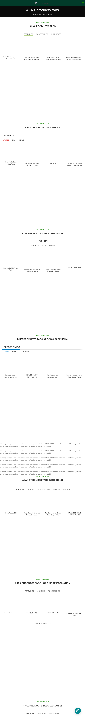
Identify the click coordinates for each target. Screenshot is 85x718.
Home (34, 14)
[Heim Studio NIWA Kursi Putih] (11, 257)
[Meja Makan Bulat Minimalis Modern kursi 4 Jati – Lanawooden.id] (53, 46)
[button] (78, 711)
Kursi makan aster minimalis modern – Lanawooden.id (53, 377)
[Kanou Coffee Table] (74, 257)
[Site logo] (42, 3)
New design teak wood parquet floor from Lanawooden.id (31, 165)
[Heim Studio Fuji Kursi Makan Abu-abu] (11, 46)
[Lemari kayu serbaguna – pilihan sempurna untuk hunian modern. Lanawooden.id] (32, 258)
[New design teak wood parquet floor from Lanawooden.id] (32, 152)
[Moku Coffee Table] (53, 602)
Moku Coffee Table (53, 613)
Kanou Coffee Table (74, 267)
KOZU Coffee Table (32, 613)
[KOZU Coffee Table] (32, 602)
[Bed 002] (53, 152)
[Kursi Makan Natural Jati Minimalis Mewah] (32, 502)
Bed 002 (53, 163)
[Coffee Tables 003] (11, 502)
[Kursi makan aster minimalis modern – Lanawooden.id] (53, 364)
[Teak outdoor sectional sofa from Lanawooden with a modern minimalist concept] (32, 46)
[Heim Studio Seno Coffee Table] (11, 151)
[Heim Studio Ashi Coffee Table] (74, 603)
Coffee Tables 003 (11, 513)
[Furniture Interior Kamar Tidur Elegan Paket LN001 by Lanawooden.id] (74, 364)
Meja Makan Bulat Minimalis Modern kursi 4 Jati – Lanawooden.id (53, 59)
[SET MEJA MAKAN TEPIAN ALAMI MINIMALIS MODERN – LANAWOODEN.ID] (32, 364)
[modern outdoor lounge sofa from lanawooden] (74, 152)
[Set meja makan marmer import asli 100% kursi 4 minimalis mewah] (11, 364)
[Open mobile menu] (2, 3)
